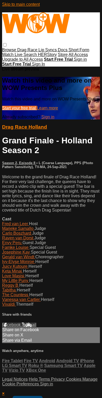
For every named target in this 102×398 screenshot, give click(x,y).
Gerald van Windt (18, 257)
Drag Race (27, 50)
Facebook (12, 325)
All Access (78, 54)
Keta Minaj (12, 271)
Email (31, 325)
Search (31, 54)
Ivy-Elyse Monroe (18, 261)
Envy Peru (12, 242)
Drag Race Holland (24, 127)
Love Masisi (13, 276)
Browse (9, 50)
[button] (5, 45)
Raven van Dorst (18, 238)
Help (34, 379)
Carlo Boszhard (17, 233)
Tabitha (9, 290)
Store (63, 54)
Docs (63, 50)
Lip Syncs (48, 50)
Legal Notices (15, 379)
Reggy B (10, 285)
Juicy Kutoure (15, 266)
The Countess (15, 295)
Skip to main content (21, 4)
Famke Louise (16, 247)
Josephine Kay (16, 252)
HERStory (47, 54)
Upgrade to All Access (22, 59)
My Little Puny (15, 280)
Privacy (58, 379)
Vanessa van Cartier (21, 299)
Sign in (80, 59)
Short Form (79, 50)
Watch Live (13, 54)
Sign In (38, 64)
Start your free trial (19, 108)
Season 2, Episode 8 (19, 163)
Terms (45, 379)
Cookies (74, 379)
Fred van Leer (15, 223)
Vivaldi (9, 304)
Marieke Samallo (18, 228)
